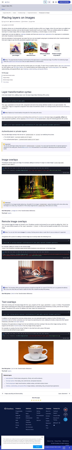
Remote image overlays (8, 79)
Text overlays (6, 82)
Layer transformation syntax (9, 75)
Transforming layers (53, 67)
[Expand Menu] (2, 75)
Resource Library (30, 429)
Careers (47, 420)
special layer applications (45, 34)
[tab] (3, 168)
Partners (48, 416)
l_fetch (13, 293)
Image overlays (6, 77)
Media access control (27, 147)
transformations (30, 118)
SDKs (38, 418)
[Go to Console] (56, 2)
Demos (17, 422)
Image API (18, 415)
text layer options (19, 321)
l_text (12, 368)
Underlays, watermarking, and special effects (35, 69)
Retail (27, 413)
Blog (47, 425)
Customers (48, 413)
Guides (14, 12)
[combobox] (49, 2)
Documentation (40, 415)
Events (47, 418)
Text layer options (18, 67)
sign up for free (64, 2)
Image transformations (32, 12)
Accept (37, 446)
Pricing (17, 425)
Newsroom (48, 423)
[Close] (42, 437)
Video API (18, 418)
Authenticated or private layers (14, 131)
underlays (23, 34)
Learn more (64, 447)
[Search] (49, 2)
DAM (17, 420)
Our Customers (29, 427)
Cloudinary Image (21, 12)
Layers (9, 213)
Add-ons (39, 420)
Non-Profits (28, 424)
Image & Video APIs (7, 12)
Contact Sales (56, 415)
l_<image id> (14, 210)
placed (40, 117)
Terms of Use (50, 441)
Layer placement (65, 65)
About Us (48, 411)
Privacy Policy (58, 441)
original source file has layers (15, 61)
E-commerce (29, 411)
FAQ (17, 427)
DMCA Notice (66, 441)
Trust (47, 428)
